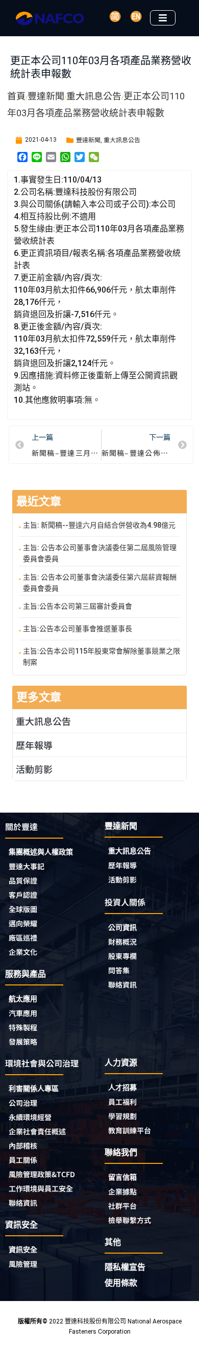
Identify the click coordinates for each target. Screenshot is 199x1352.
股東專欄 (122, 956)
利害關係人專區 (34, 1088)
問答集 (119, 970)
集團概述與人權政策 (41, 852)
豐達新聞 (88, 139)
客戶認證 (23, 895)
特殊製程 (23, 1027)
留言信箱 (122, 1177)
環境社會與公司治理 (42, 1063)
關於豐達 (21, 826)
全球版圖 (23, 909)
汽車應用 (23, 1013)
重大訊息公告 (122, 139)
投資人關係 (125, 902)
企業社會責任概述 (37, 1131)
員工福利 (122, 1102)
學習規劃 (122, 1116)
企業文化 (23, 952)
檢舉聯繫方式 (129, 1220)
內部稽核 (23, 1145)
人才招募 (122, 1087)
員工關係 (23, 1160)
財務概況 (122, 942)
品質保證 (23, 880)
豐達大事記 (26, 866)
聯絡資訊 (122, 984)
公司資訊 (122, 927)
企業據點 (122, 1191)
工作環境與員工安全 (41, 1188)
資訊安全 (23, 1249)
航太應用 (23, 999)
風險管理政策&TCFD (42, 1174)
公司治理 (23, 1103)
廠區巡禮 (23, 937)
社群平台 (122, 1206)
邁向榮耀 (23, 923)
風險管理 (23, 1264)
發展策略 (23, 1041)
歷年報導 (34, 744)
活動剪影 (34, 768)
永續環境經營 (30, 1117)
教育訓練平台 (129, 1130)
